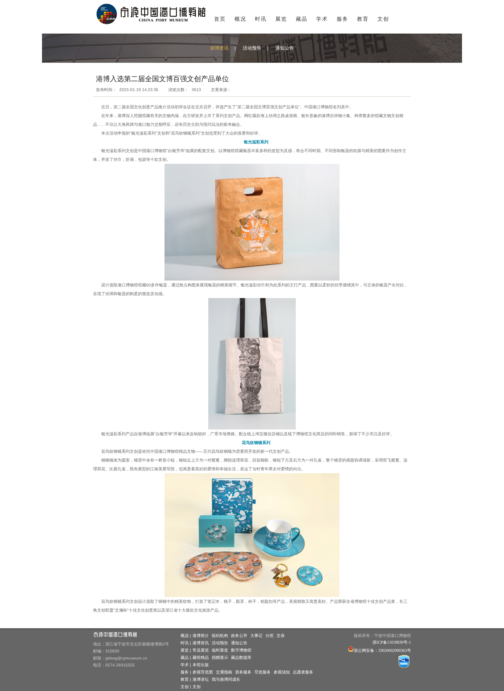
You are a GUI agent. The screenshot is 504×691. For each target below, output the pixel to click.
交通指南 (224, 672)
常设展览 (200, 650)
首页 (220, 19)
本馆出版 (200, 665)
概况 (240, 19)
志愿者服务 (303, 672)
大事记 (256, 635)
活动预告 (252, 48)
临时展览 (220, 650)
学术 (322, 19)
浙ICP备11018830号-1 (391, 642)
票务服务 (243, 672)
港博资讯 (219, 48)
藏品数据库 (241, 657)
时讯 (261, 19)
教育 (363, 19)
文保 (280, 635)
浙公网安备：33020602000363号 (382, 650)
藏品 (301, 19)
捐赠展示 (220, 657)
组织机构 (220, 635)
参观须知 (282, 672)
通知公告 (284, 48)
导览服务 (262, 672)
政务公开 (239, 635)
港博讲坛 (200, 679)
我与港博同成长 (226, 679)
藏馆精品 (200, 657)
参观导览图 (202, 672)
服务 (342, 19)
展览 (281, 19)
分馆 (269, 635)
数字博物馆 (241, 650)
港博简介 (200, 635)
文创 (383, 19)
